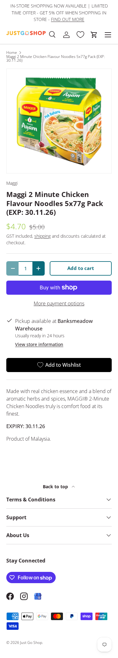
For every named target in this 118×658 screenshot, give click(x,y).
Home (11, 52)
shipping (42, 236)
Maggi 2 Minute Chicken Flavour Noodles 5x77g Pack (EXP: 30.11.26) (55, 58)
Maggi (12, 183)
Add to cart (80, 268)
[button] (94, 35)
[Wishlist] (80, 35)
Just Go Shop (31, 642)
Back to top (56, 487)
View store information (39, 344)
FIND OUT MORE (67, 19)
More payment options (59, 303)
